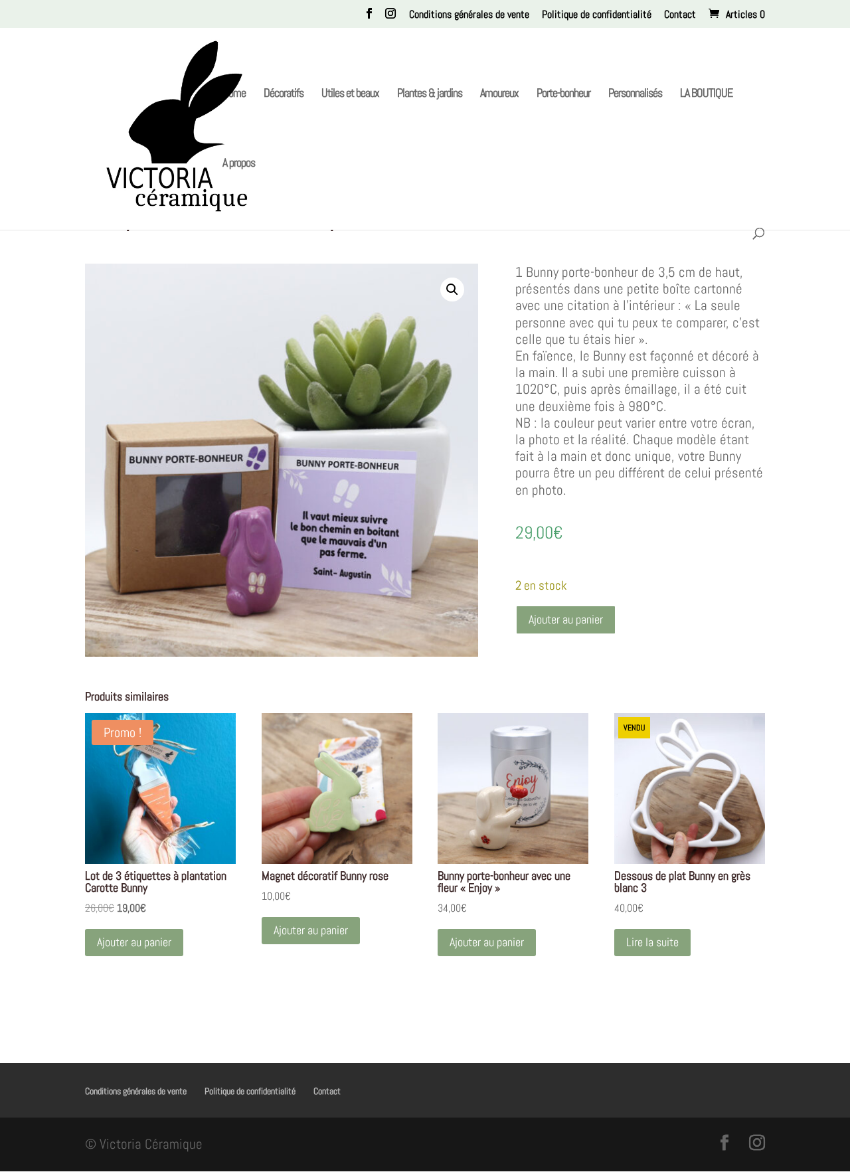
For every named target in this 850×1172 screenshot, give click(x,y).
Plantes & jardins (429, 94)
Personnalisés (635, 94)
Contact (680, 15)
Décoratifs (283, 94)
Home (234, 94)
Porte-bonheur (563, 94)
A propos (238, 164)
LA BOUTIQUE (706, 94)
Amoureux (499, 94)
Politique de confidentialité (596, 15)
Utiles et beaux (350, 94)
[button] (452, 289)
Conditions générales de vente (469, 15)
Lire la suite (652, 942)
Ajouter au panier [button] (134, 942)
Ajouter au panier (566, 619)
